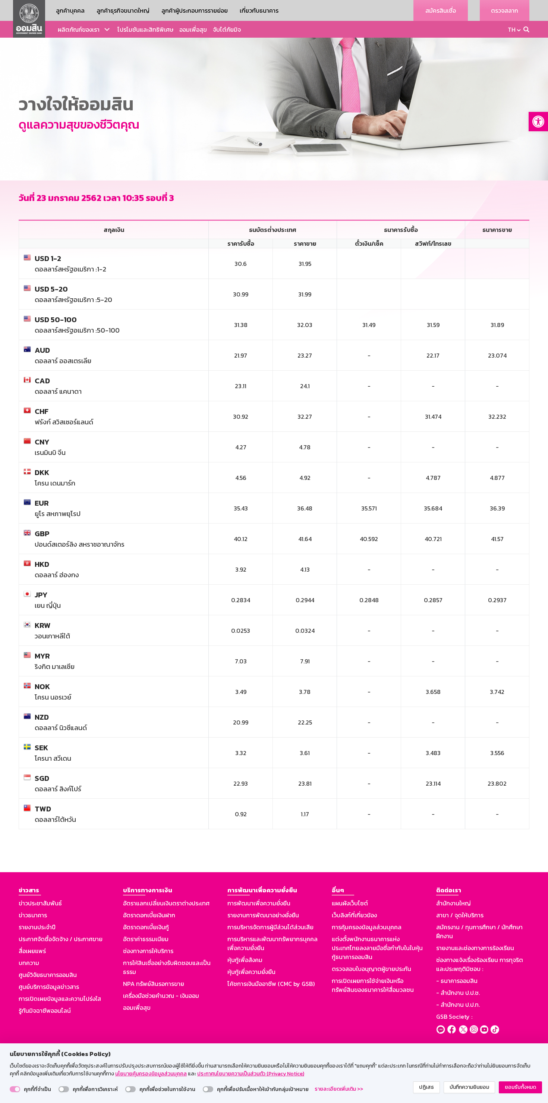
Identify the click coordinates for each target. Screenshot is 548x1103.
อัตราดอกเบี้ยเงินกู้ (146, 927)
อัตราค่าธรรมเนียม (146, 938)
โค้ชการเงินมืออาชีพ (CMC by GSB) (271, 983)
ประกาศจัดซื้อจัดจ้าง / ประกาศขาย (61, 938)
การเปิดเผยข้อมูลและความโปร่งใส (60, 998)
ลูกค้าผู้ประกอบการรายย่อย (194, 10)
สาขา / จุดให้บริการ (460, 915)
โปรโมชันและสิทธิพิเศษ (145, 29)
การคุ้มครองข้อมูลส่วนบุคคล (366, 927)
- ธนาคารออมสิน (457, 980)
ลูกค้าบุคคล (70, 10)
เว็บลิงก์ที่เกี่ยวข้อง (354, 915)
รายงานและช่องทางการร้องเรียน (475, 947)
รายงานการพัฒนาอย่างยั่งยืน (263, 915)
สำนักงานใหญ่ (453, 903)
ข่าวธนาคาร (33, 915)
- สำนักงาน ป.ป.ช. (458, 992)
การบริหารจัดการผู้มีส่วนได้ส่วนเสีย (270, 927)
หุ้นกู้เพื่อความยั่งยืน (251, 971)
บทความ (29, 962)
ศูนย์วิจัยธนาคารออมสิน (48, 974)
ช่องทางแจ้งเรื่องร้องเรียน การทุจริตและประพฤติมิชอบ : (479, 964)
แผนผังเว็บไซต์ (350, 903)
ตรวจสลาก (504, 10)
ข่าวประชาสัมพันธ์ (40, 903)
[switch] (15, 1089)
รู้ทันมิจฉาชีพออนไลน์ (45, 1010)
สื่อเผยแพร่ (32, 950)
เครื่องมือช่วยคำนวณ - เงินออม (161, 995)
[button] (538, 121)
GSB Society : (454, 1016)
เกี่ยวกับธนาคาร (259, 10)
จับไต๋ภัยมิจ (227, 29)
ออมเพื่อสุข (193, 29)
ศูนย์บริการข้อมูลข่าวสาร (49, 986)
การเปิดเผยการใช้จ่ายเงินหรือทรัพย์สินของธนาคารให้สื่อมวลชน (373, 985)
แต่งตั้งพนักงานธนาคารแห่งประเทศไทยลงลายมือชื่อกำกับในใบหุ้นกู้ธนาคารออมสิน (377, 947)
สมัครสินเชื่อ (440, 10)
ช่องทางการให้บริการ (148, 950)
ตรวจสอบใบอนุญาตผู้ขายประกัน (371, 968)
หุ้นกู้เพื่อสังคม (244, 959)
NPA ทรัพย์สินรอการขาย (153, 983)
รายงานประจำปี (37, 927)
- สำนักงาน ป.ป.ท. (458, 1004)
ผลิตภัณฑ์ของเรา (79, 29)
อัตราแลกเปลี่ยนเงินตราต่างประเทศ (166, 903)
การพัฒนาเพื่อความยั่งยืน (258, 903)
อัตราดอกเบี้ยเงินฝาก (149, 915)
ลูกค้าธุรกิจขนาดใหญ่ (123, 10)
